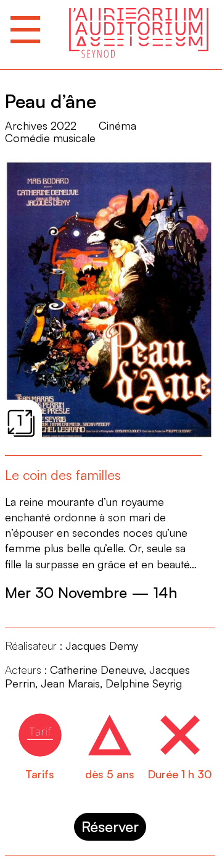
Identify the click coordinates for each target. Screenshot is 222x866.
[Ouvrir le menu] (25, 29)
